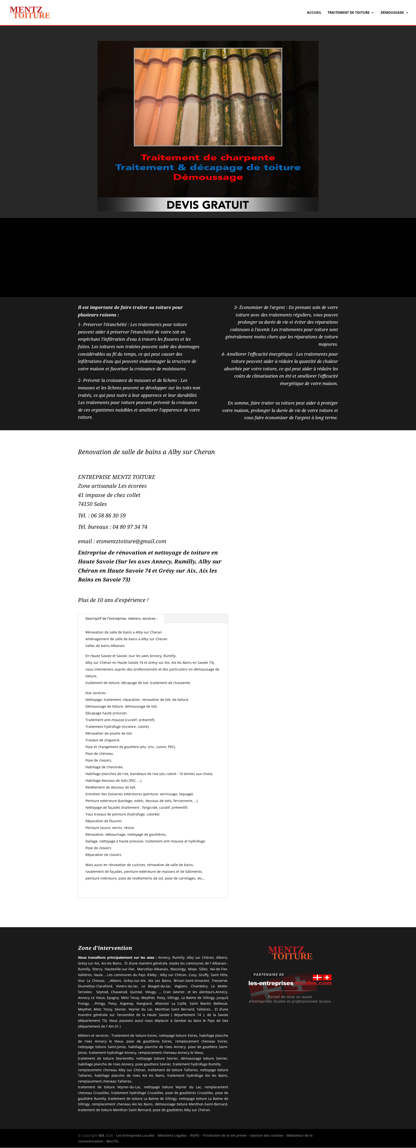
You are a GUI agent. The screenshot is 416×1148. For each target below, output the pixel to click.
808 (101, 1135)
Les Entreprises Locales (135, 1135)
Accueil (314, 13)
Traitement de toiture (349, 13)
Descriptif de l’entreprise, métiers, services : (121, 618)
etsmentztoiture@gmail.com (131, 541)
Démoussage (392, 13)
